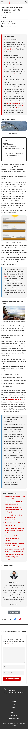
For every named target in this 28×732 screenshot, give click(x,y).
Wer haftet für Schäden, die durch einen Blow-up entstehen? (15, 155)
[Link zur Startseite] (14, 2)
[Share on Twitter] (10, 619)
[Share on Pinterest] (20, 619)
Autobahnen (9, 49)
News (14, 704)
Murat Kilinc (14, 26)
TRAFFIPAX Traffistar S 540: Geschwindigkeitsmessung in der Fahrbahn (14, 530)
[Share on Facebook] (15, 619)
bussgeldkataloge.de (6, 16)
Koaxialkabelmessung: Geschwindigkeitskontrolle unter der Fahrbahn (14, 510)
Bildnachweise (14, 715)
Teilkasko (19, 108)
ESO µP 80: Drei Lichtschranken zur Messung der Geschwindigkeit (14, 517)
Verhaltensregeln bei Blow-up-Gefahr (15, 150)
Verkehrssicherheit (17, 16)
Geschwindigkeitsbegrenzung (14, 399)
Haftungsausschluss (14, 718)
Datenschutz (14, 712)
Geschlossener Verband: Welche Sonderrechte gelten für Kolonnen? (15, 538)
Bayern (6, 276)
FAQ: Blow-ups (8, 144)
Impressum (14, 710)
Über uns (14, 707)
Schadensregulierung (13, 103)
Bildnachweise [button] (14, 612)
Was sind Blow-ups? (10, 146)
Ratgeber (14, 701)
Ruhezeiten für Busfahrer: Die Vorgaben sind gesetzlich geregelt (14, 557)
